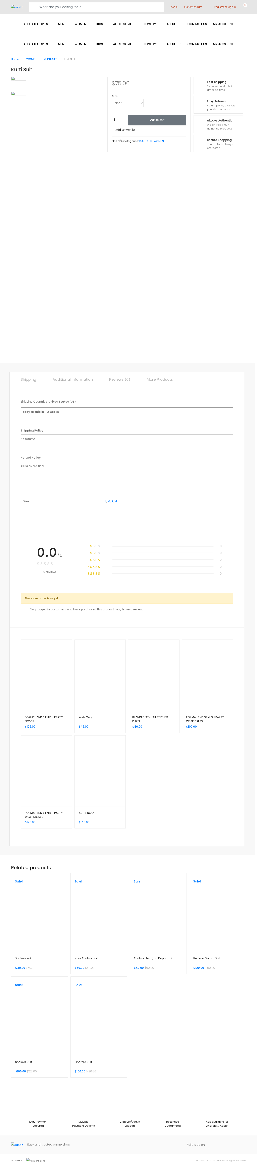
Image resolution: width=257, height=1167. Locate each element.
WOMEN (80, 24)
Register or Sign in (225, 7)
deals (173, 7)
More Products (160, 379)
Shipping (28, 379)
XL (115, 501)
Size (114, 96)
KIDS (99, 24)
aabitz (219, 1160)
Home (15, 59)
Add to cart (157, 119)
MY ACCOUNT (223, 24)
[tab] (28, 379)
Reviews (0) (119, 379)
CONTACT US (197, 24)
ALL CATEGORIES (35, 24)
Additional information (73, 379)
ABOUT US (174, 24)
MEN (61, 24)
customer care (193, 7)
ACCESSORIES (123, 24)
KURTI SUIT (50, 59)
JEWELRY (150, 24)
